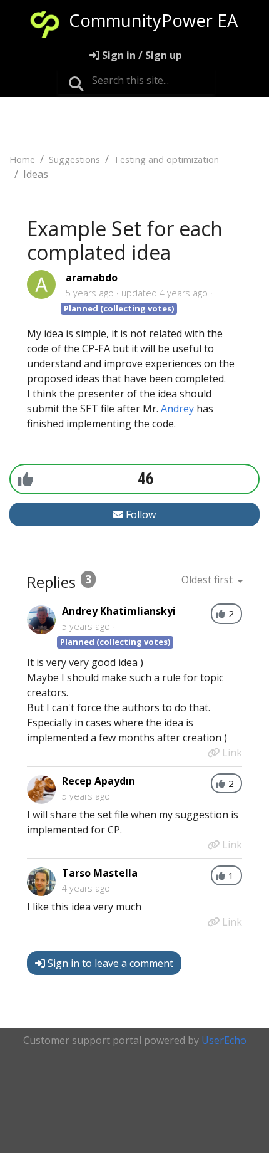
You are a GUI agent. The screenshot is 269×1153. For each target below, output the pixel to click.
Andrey (177, 408)
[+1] (25, 478)
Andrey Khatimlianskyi (119, 611)
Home (22, 159)
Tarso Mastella (100, 873)
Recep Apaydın (98, 781)
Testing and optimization (166, 159)
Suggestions (74, 159)
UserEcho (223, 1040)
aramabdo (92, 277)
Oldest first (208, 580)
